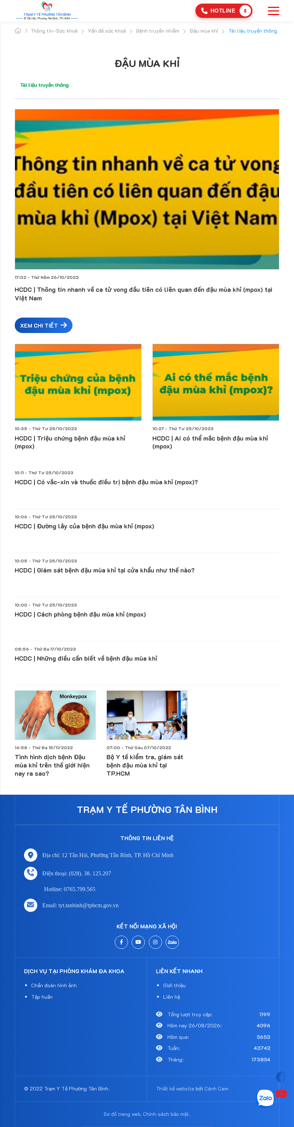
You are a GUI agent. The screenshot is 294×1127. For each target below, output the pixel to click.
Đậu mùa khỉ (147, 63)
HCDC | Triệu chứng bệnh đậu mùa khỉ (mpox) (70, 442)
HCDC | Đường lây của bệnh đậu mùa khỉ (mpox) (84, 526)
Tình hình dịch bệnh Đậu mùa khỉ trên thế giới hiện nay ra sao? (52, 765)
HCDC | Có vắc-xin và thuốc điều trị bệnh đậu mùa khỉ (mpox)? (106, 482)
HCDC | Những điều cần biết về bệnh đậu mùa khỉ (86, 658)
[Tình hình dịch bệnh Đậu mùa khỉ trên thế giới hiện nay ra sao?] (55, 715)
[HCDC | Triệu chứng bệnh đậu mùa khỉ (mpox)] (78, 382)
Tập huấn (42, 996)
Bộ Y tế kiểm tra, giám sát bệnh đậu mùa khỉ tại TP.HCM (144, 765)
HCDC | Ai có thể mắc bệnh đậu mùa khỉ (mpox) (210, 442)
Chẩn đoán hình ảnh (54, 985)
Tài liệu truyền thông (44, 84)
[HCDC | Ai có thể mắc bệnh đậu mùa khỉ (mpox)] (216, 382)
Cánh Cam (216, 1088)
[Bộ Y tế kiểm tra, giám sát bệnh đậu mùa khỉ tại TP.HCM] (147, 715)
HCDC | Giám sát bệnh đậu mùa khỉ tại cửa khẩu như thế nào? (105, 570)
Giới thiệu (174, 985)
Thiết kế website (175, 1088)
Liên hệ (171, 996)
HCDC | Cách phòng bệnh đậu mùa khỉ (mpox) (80, 614)
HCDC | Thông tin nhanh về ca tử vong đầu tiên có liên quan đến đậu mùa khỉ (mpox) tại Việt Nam (143, 293)
